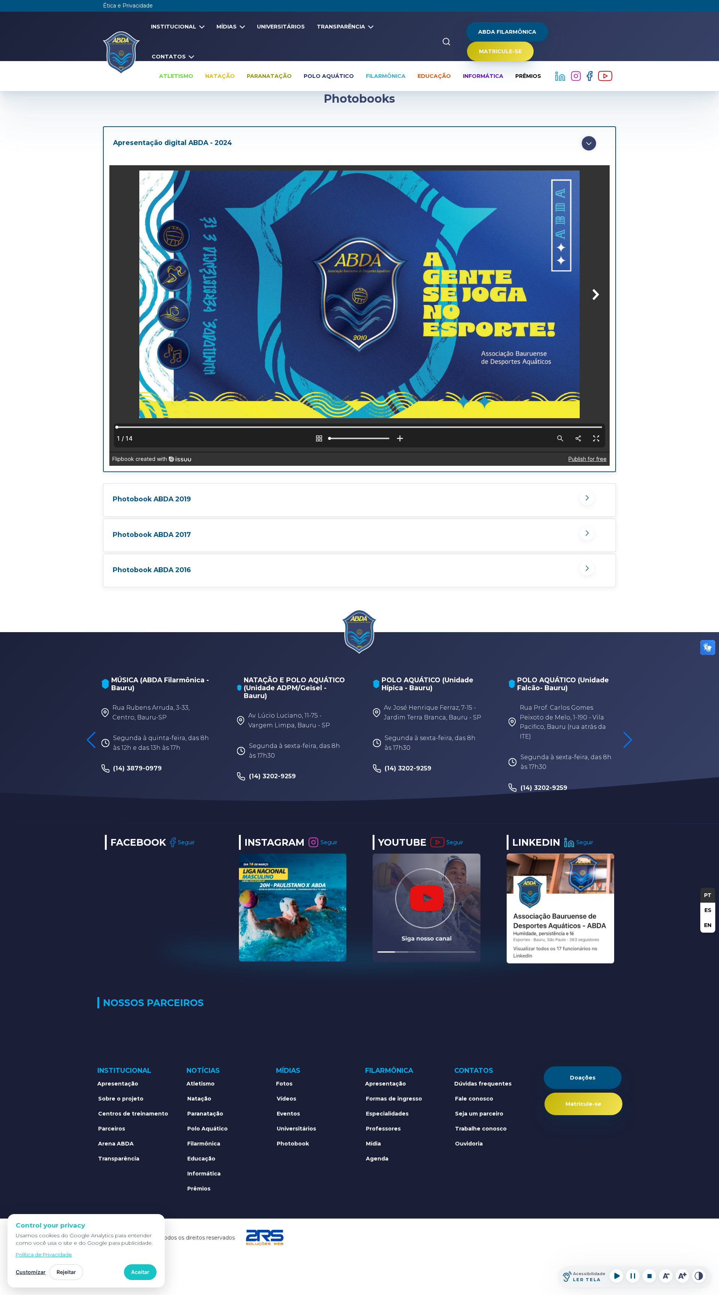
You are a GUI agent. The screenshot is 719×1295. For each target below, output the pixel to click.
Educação (434, 76)
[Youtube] (605, 75)
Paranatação (269, 76)
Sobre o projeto (120, 1098)
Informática (483, 76)
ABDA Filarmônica (507, 31)
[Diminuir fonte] (666, 1276)
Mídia (373, 1143)
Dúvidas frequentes (483, 1083)
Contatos (169, 56)
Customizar (31, 1272)
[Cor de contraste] (699, 1276)
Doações (582, 1077)
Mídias (226, 26)
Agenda (377, 1158)
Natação (220, 76)
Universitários (281, 26)
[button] (359, 143)
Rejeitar (66, 1272)
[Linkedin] (561, 75)
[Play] (616, 1276)
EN (708, 925)
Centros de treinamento (133, 1113)
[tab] (359, 143)
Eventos (288, 1113)
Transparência (341, 26)
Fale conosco (474, 1098)
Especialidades (387, 1113)
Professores (383, 1128)
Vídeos (286, 1098)
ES (708, 910)
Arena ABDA (116, 1143)
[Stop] (649, 1276)
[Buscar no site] (446, 41)
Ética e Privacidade (128, 5)
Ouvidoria (469, 1143)
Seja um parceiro (479, 1113)
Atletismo (176, 76)
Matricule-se (500, 51)
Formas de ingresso (394, 1098)
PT (708, 895)
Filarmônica (386, 76)
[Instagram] (577, 75)
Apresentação (117, 1083)
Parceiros (111, 1128)
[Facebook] (590, 75)
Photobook (293, 1143)
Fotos (284, 1083)
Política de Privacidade (44, 1255)
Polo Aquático (329, 76)
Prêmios (528, 76)
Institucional (173, 26)
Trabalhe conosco (481, 1128)
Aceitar (140, 1272)
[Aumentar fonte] (682, 1276)
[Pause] (633, 1276)
